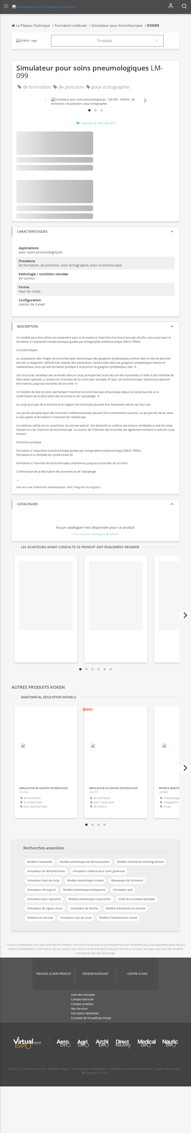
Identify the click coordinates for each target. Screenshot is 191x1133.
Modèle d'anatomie (39, 862)
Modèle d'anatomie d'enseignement (140, 862)
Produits (105, 40)
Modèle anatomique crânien (85, 880)
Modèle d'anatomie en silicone (125, 908)
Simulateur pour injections (44, 899)
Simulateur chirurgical (41, 890)
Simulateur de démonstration (46, 871)
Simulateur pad (123, 890)
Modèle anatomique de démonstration (84, 862)
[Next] (144, 100)
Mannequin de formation (127, 880)
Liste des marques (83, 995)
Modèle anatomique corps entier (89, 899)
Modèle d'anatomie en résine (118, 918)
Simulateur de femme (84, 908)
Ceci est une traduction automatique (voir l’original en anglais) (58, 487)
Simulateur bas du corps (76, 918)
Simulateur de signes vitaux (45, 908)
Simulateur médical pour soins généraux (98, 871)
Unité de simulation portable (136, 899)
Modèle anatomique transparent (84, 890)
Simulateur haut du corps (43, 880)
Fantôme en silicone (40, 918)
